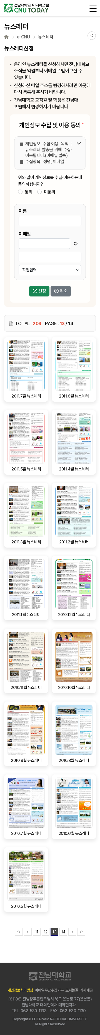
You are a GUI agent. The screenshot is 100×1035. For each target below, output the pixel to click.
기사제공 (86, 990)
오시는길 (71, 990)
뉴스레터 (45, 37)
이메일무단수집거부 (49, 990)
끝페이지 (81, 932)
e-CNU (23, 37)
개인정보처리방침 (20, 990)
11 (36, 932)
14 (63, 932)
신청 (42, 291)
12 (46, 932)
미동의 (49, 192)
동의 (28, 192)
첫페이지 (19, 932)
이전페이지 (28, 932)
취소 (63, 291)
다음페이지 (72, 932)
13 (54, 932)
